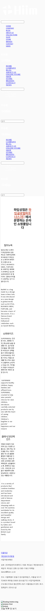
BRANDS (9, 41)
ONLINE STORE (11, 35)
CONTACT (9, 44)
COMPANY (10, 28)
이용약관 (4, 553)
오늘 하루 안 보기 (8, 609)
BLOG (8, 30)
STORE (8, 39)
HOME (8, 26)
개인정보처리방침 (7, 556)
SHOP (8, 37)
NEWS (8, 46)
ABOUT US (10, 32)
